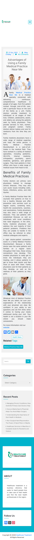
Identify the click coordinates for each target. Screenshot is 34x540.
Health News (17, 337)
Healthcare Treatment (24, 535)
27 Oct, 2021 (13, 52)
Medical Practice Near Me (13, 347)
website (6, 327)
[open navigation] (30, 22)
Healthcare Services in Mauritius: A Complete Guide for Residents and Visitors (18, 428)
